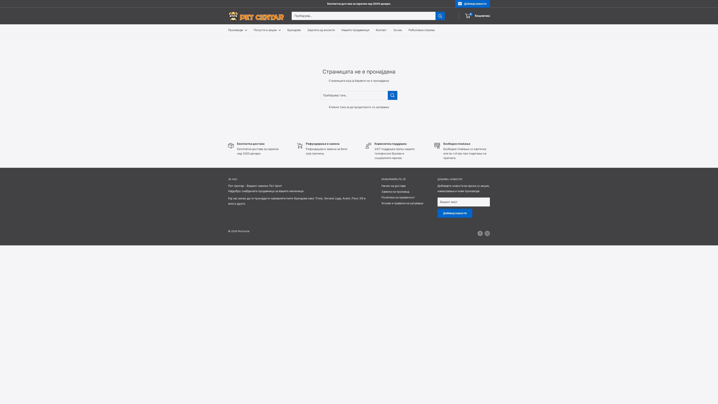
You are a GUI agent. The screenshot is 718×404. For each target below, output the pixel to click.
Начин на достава (393, 186)
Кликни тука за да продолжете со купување (359, 107)
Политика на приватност (398, 197)
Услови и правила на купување (402, 203)
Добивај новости (475, 3)
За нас (397, 30)
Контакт (381, 30)
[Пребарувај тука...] (392, 95)
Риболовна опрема (422, 30)
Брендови (294, 30)
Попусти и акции (265, 30)
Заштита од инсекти (321, 30)
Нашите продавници (355, 30)
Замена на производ (395, 191)
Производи (235, 30)
